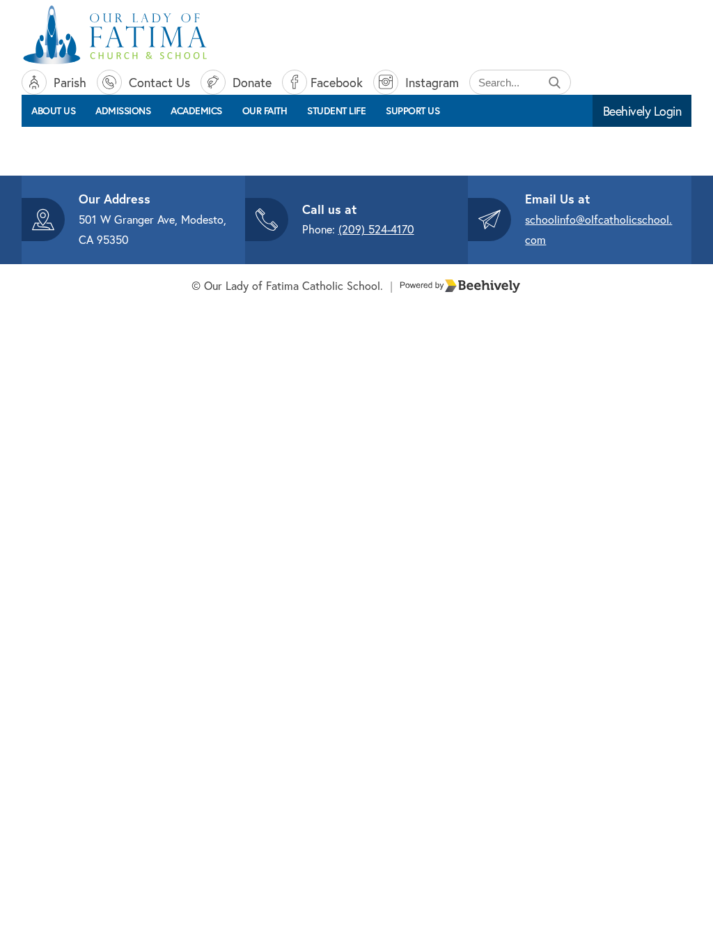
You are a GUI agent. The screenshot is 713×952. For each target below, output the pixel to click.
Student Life (336, 111)
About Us (53, 111)
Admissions (122, 111)
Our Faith (265, 111)
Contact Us (157, 82)
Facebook (337, 82)
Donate (250, 82)
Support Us (412, 111)
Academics (196, 111)
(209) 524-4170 (376, 229)
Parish (68, 82)
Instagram (430, 82)
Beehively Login (642, 110)
